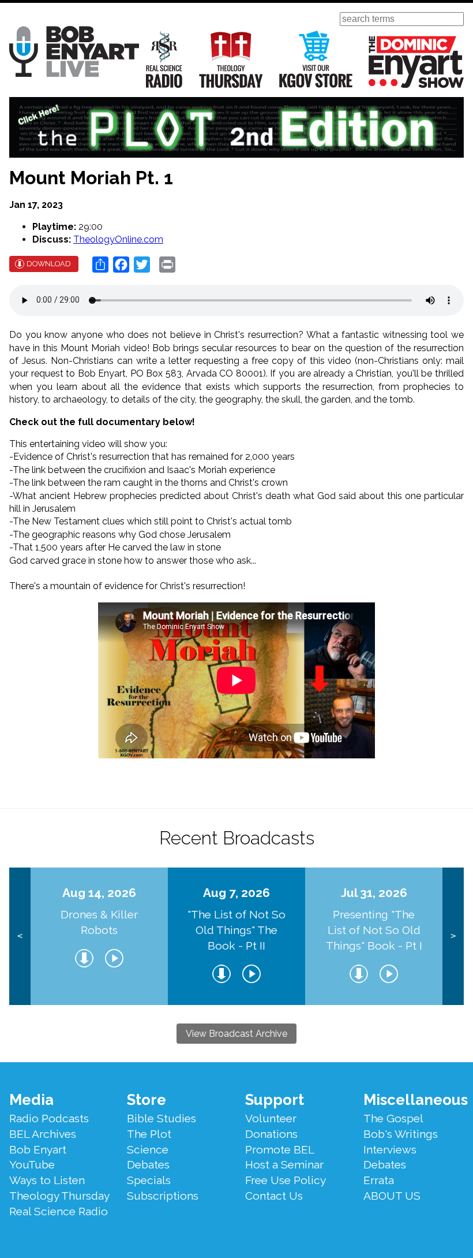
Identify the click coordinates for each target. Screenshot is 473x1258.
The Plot (149, 1133)
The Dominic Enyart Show (416, 62)
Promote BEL (279, 1149)
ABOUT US (392, 1195)
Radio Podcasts (49, 1118)
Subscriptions (162, 1195)
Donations (271, 1133)
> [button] (453, 936)
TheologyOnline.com (118, 239)
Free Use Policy (285, 1180)
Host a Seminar (284, 1164)
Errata (378, 1180)
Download (49, 263)
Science (147, 1149)
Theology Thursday (231, 59)
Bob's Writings (400, 1133)
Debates (148, 1164)
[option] (99, 936)
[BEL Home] (74, 53)
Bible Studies (161, 1118)
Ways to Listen (47, 1180)
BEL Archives (42, 1133)
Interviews (389, 1149)
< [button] (19, 936)
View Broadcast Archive (236, 1033)
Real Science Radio (164, 59)
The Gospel (393, 1118)
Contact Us (274, 1195)
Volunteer (270, 1118)
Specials (149, 1180)
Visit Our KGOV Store (315, 59)
